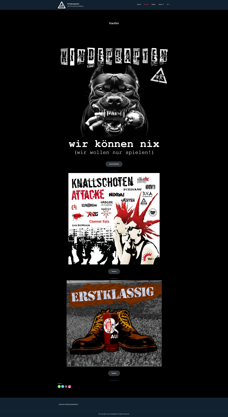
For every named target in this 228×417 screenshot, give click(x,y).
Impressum (62, 404)
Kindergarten (73, 4)
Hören (160, 4)
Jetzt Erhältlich (114, 164)
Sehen (153, 4)
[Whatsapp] (59, 386)
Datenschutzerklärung (72, 404)
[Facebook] (62, 386)
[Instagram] (69, 386)
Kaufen (146, 4)
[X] (66, 386)
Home (139, 4)
